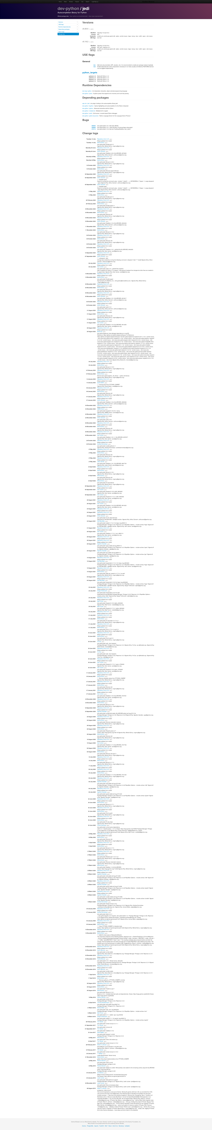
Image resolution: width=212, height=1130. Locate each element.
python (90, 91)
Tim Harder (100, 1021)
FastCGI (101, 1126)
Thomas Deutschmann (103, 1002)
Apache (96, 1126)
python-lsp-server (93, 116)
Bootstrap (121, 1126)
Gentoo (84, 1126)
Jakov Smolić (100, 461)
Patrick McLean (101, 959)
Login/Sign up (95, 1)
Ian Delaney (100, 1072)
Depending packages (64, 29)
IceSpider (127, 1126)
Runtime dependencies (64, 27)
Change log (61, 34)
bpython (91, 106)
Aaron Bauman (101, 950)
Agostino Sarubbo (102, 544)
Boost (110, 1126)
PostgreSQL (90, 1126)
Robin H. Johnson (102, 1045)
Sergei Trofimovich (102, 591)
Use (82, 1)
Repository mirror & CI (103, 139)
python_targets (89, 72)
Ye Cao (99, 641)
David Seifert (100, 382)
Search (87, 1)
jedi (88, 103)
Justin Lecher (100, 1078)
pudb (90, 113)
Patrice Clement (101, 997)
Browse (71, 1)
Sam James (100, 247)
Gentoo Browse (148, 1)
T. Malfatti (99, 1053)
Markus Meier (101, 1008)
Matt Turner (100, 601)
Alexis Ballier (100, 1032)
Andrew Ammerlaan (102, 444)
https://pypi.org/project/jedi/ (96, 16)
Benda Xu (99, 331)
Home (60, 1)
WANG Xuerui (101, 409)
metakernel (92, 111)
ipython (91, 108)
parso (90, 93)
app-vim (84, 103)
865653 (94, 126)
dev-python (68, 8)
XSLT (106, 1126)
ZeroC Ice (115, 1126)
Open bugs (61, 31)
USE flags (61, 24)
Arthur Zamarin (101, 151)
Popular (77, 1)
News (65, 1)
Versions (60, 22)
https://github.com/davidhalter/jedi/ (79, 16)
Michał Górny (100, 142)
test (94, 66)
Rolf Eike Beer (101, 521)
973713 (94, 129)
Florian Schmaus (101, 825)
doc (94, 65)
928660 (94, 127)
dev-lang (84, 91)
